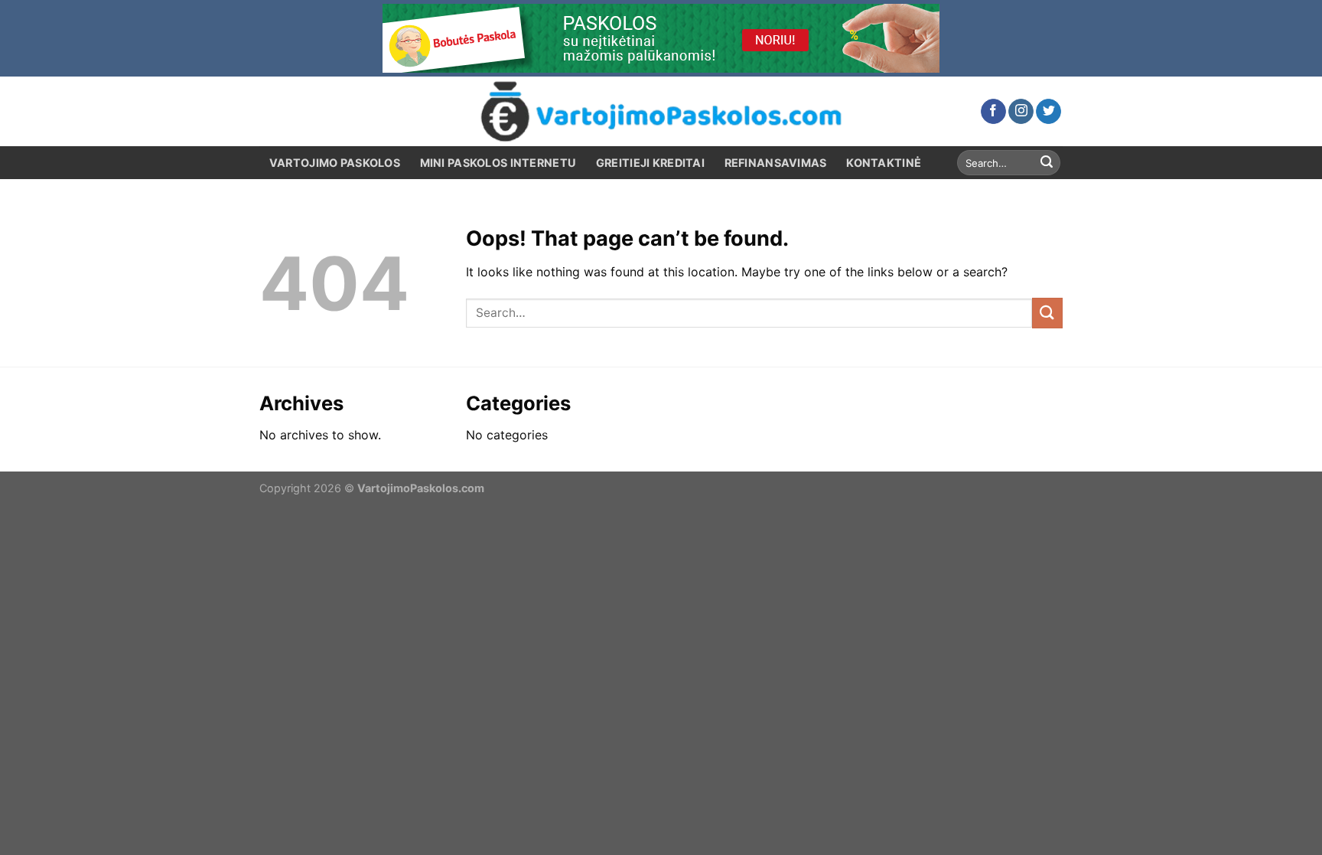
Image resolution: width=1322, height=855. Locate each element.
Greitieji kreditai (650, 162)
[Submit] (1047, 163)
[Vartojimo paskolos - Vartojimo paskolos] (661, 111)
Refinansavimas (775, 162)
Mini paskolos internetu (498, 162)
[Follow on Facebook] (993, 112)
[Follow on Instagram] (1021, 112)
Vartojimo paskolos (334, 162)
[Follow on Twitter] (1048, 112)
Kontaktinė (883, 162)
